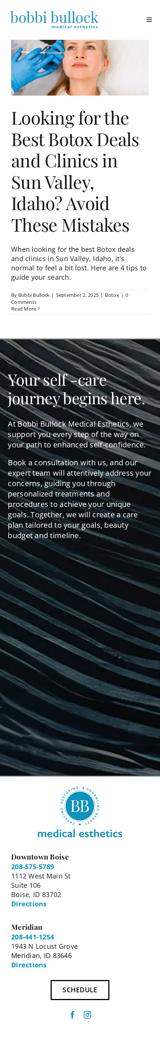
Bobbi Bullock (34, 295)
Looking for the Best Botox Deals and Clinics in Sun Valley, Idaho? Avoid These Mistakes (75, 170)
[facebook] (72, 1015)
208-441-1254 (32, 936)
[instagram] (87, 1015)
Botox (112, 295)
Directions (29, 903)
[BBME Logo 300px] (54, 10)
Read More (23, 308)
